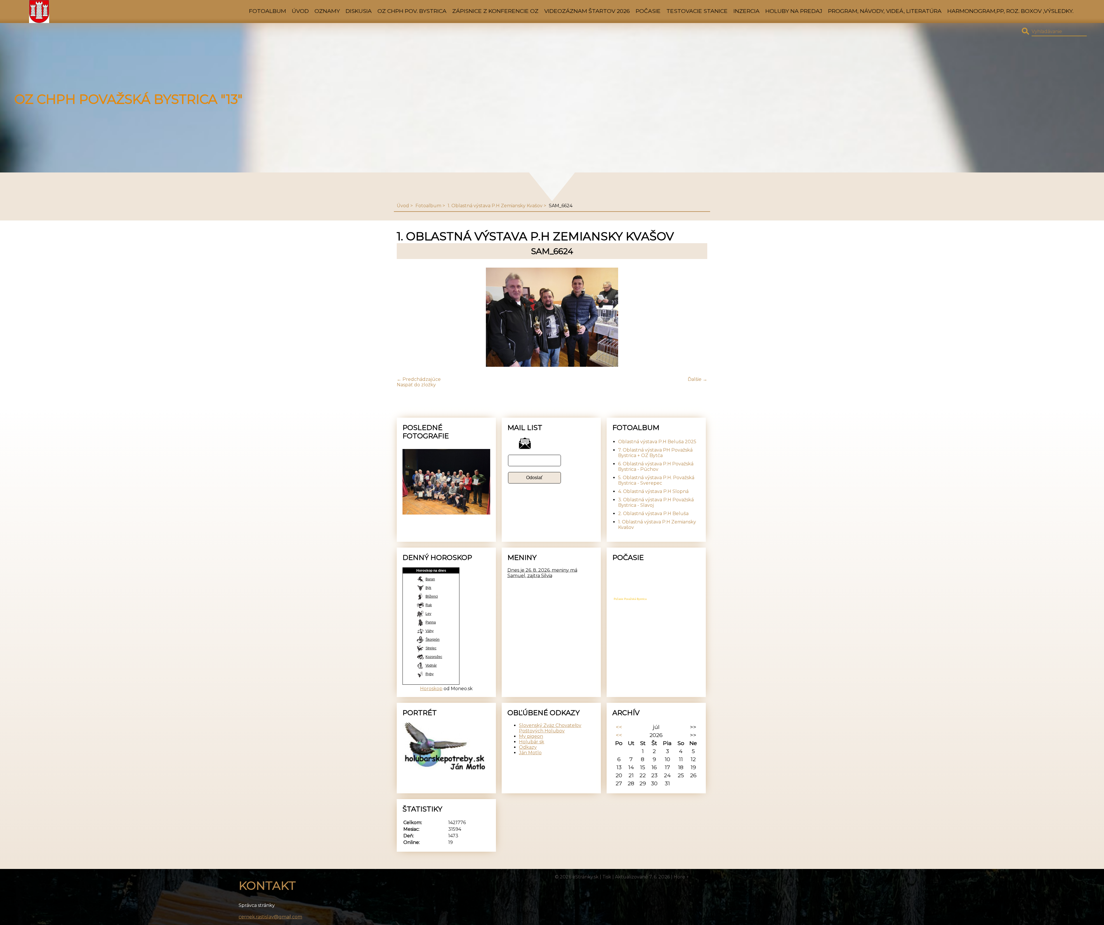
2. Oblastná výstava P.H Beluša (653, 513)
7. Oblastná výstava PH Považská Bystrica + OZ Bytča (655, 452)
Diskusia (359, 10)
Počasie (648, 10)
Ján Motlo (530, 752)
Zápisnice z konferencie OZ (495, 10)
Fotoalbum (267, 10)
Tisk (606, 877)
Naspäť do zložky (416, 384)
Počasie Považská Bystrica (630, 599)
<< (619, 727)
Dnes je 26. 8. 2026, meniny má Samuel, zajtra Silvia (542, 572)
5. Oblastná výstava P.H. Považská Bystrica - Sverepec (656, 480)
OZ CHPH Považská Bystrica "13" (128, 99)
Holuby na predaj (793, 10)
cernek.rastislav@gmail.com (270, 917)
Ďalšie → (697, 379)
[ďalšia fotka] (697, 318)
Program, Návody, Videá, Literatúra (885, 10)
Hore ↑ (681, 877)
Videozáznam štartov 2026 (587, 10)
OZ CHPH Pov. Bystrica (411, 10)
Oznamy (327, 10)
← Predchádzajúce (419, 379)
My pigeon (531, 736)
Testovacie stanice (697, 10)
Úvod (300, 10)
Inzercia (746, 10)
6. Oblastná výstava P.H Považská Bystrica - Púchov (655, 466)
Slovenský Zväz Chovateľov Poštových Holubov (550, 728)
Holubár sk (531, 741)
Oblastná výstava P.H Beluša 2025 (657, 441)
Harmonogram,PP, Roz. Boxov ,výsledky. (1010, 10)
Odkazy (528, 747)
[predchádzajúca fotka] (406, 318)
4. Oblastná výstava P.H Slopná (653, 491)
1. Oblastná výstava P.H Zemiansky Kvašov (495, 205)
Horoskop (431, 688)
